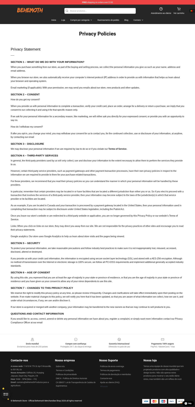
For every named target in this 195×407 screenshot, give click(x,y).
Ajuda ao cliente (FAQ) (110, 382)
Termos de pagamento (110, 370)
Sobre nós (60, 366)
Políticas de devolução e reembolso (115, 374)
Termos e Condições (65, 370)
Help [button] (190, 403)
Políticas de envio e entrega (112, 366)
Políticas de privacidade (66, 374)
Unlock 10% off (5, 394)
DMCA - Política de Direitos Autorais (71, 378)
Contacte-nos (106, 378)
